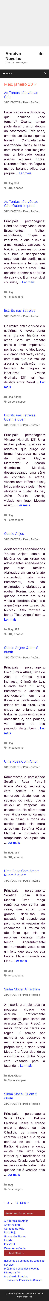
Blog (10, 183)
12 (17, 1202)
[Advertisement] (24, 23)
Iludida (8, 1240)
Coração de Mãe (14, 1228)
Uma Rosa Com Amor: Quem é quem (21, 873)
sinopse (18, 187)
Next (24, 1202)
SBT (16, 183)
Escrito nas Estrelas (19, 310)
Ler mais (25, 173)
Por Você (9, 1244)
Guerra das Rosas (15, 1236)
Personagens (15, 296)
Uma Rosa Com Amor (21, 761)
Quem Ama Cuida (15, 1248)
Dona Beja (10, 1232)
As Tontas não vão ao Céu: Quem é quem (21, 204)
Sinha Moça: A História (22, 989)
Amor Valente (12, 1224)
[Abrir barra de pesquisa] (45, 73)
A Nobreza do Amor (16, 1220)
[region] (24, 1276)
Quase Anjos (14, 534)
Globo (18, 397)
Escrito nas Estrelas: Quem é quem (20, 417)
